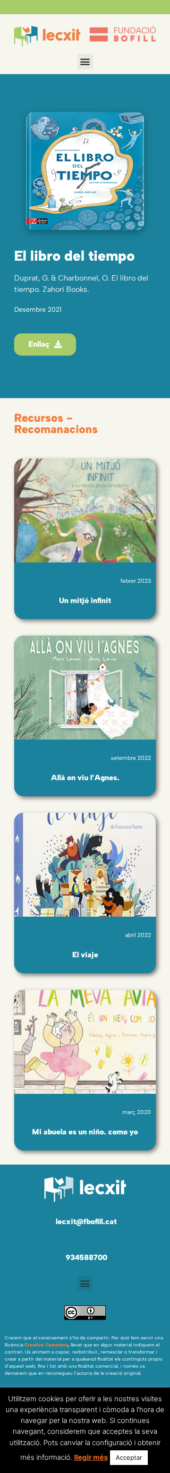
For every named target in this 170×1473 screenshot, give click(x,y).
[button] (85, 61)
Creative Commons (46, 1345)
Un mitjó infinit (85, 600)
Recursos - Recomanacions (56, 423)
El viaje (85, 954)
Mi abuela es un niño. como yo (85, 1131)
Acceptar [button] (129, 1457)
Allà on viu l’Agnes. (85, 777)
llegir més (91, 1457)
